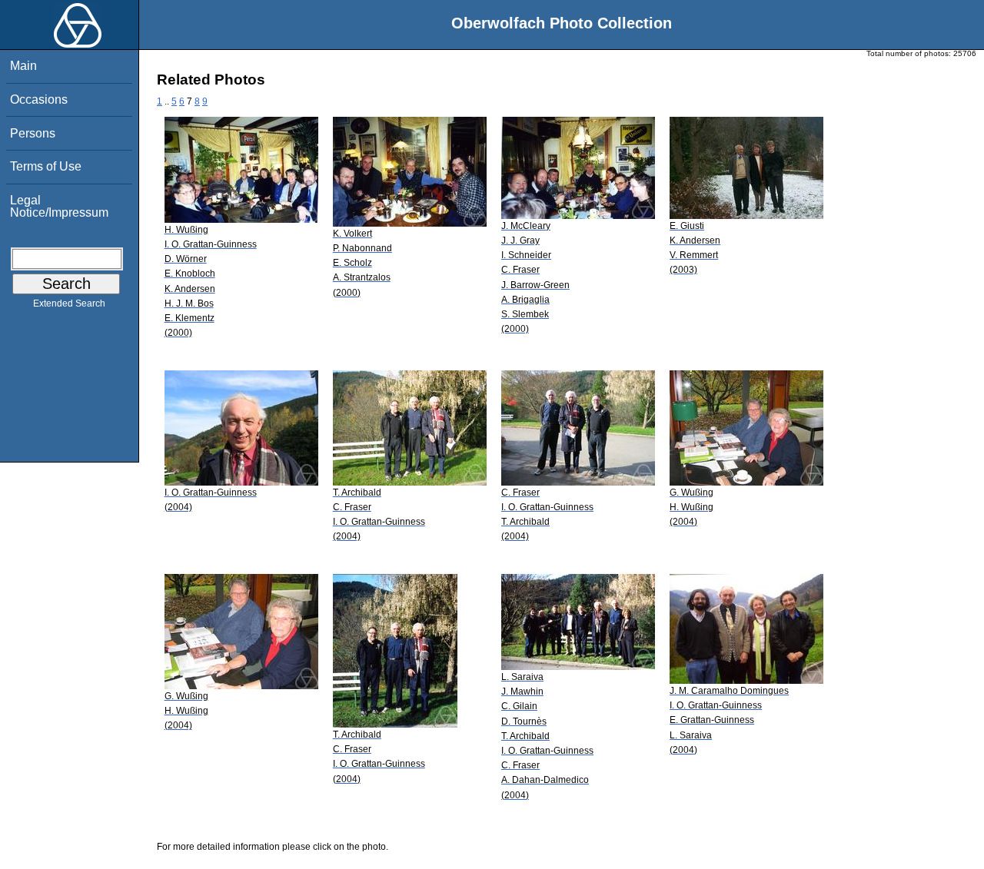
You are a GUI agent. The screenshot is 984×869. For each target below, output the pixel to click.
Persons (32, 133)
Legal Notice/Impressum (59, 206)
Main (23, 65)
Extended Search (69, 303)
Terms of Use (45, 166)
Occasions (39, 99)
